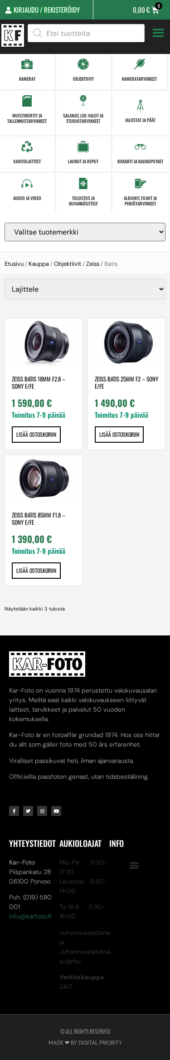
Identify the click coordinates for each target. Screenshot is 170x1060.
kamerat (27, 78)
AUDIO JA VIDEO (27, 198)
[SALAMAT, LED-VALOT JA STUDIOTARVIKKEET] (83, 101)
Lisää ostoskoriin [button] (36, 434)
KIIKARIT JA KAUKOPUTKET (140, 161)
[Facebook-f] (14, 811)
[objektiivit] (83, 64)
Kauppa (39, 264)
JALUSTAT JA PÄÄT (140, 120)
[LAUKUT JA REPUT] (83, 146)
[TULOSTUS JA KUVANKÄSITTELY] (83, 183)
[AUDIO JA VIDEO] (27, 183)
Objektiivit (67, 264)
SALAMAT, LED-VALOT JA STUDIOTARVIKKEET (83, 118)
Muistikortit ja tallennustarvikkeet (27, 118)
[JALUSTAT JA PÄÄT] (140, 105)
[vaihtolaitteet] (27, 146)
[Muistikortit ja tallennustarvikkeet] (27, 101)
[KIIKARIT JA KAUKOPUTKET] (140, 146)
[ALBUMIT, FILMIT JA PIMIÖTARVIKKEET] (140, 183)
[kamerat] (27, 64)
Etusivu (14, 264)
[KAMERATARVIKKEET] (139, 64)
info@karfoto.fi (30, 916)
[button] (134, 865)
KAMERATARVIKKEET (139, 78)
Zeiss (92, 264)
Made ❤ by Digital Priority (85, 1042)
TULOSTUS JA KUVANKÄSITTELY (83, 201)
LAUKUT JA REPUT (83, 161)
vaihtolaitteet (27, 161)
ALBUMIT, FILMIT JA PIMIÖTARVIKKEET (140, 201)
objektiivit (83, 78)
